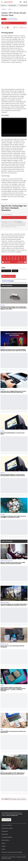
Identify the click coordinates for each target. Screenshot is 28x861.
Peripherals (4, 9)
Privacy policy (5, 831)
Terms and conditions (7, 825)
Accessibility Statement (7, 837)
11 (9, 259)
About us (4, 843)
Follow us (16, 27)
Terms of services (17, 221)
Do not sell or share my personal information (12, 852)
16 (24, 259)
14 (18, 259)
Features (4, 19)
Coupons (4, 846)
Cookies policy (5, 834)
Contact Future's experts (7, 828)
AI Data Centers (23, 5)
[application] (14, 126)
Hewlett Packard (6, 271)
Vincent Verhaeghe (12, 18)
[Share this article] (2, 27)
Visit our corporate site (12, 815)
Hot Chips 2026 (12, 5)
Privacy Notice (19, 222)
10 (6, 259)
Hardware (15, 271)
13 (15, 259)
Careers (3, 849)
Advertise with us (6, 840)
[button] (26, 2)
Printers (9, 9)
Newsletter (24, 27)
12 (12, 259)
